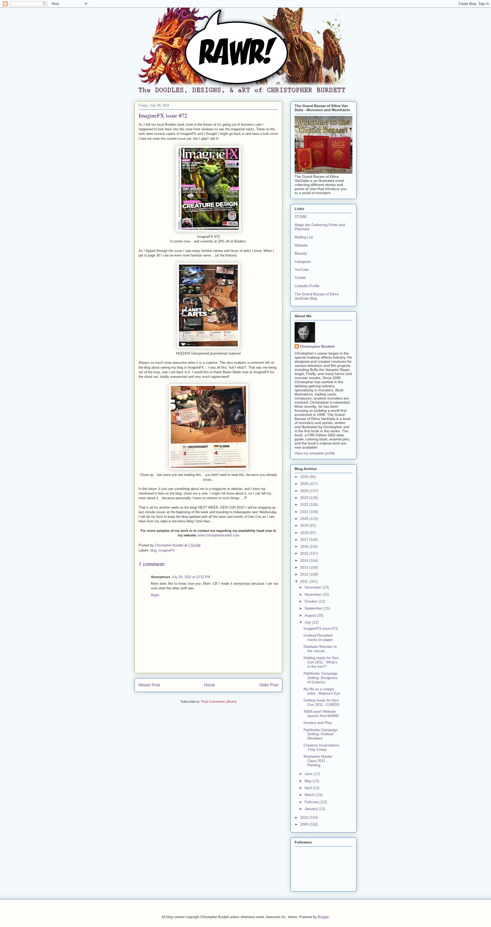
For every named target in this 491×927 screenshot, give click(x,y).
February (312, 802)
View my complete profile (315, 453)
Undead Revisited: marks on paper (318, 637)
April (309, 788)
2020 (304, 519)
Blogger (323, 917)
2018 (304, 533)
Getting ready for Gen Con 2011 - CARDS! (322, 702)
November (313, 594)
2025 (304, 484)
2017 (304, 539)
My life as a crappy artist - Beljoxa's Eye (322, 691)
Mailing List (304, 237)
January (312, 809)
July (308, 622)
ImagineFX (167, 550)
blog (153, 550)
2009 (304, 824)
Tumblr (300, 278)
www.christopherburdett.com (218, 535)
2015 (304, 553)
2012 (304, 574)
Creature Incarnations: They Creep (322, 747)
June (309, 774)
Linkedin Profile (307, 286)
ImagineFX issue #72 (321, 628)
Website (301, 245)
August (311, 615)
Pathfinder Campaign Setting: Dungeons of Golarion (321, 677)
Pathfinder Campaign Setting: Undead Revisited (321, 734)
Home (209, 685)
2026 (304, 477)
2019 (304, 525)
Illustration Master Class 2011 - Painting (318, 760)
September (314, 608)
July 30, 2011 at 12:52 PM (191, 577)
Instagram (303, 262)
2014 (304, 560)
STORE (301, 217)
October (312, 601)
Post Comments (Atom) (218, 701)
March (310, 795)
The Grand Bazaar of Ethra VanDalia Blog (317, 296)
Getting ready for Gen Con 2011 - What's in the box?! (321, 662)
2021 (304, 512)
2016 (304, 546)
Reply (155, 595)
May (309, 781)
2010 (304, 817)
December (313, 587)
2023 (304, 498)
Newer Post (149, 685)
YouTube (302, 269)
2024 (304, 491)
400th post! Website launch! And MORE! (321, 713)
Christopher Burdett (317, 346)
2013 (304, 567)
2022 (304, 504)
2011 (304, 581)
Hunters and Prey (318, 723)
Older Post (268, 685)
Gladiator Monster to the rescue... (320, 648)
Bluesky (301, 253)
